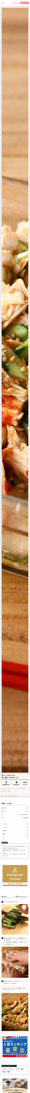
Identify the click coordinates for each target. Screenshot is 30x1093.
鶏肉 (9, 791)
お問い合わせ (24, 2)
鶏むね (4, 791)
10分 (5, 796)
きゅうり (4, 788)
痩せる (24, 788)
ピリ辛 (18, 788)
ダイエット (12, 788)
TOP (2, 796)
